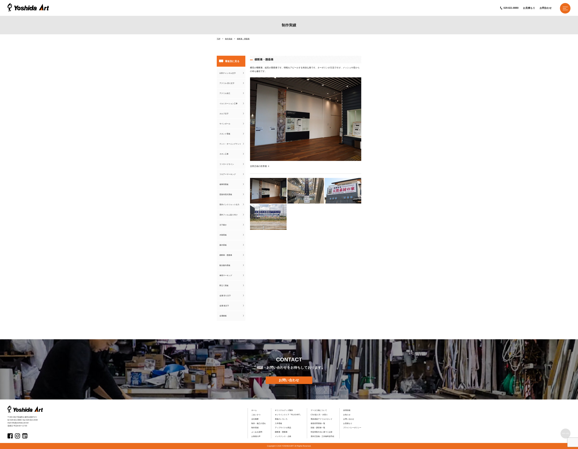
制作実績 (228, 39)
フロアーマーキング (227, 174)
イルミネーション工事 (228, 104)
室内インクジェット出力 (229, 205)
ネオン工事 (223, 154)
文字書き (223, 225)
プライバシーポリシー (352, 428)
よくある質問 (256, 432)
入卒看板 (278, 423)
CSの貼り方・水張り (319, 415)
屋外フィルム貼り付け (228, 215)
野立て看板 (223, 285)
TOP (218, 39)
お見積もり (529, 8)
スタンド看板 (224, 134)
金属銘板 (223, 316)
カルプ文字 (223, 114)
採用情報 (346, 410)
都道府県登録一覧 (318, 423)
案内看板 (223, 245)
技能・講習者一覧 (318, 428)
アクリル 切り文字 (226, 83)
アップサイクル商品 (283, 428)
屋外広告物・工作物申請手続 (322, 436)
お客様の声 (255, 436)
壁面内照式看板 (225, 194)
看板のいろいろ (281, 419)
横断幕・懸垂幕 (243, 39)
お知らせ (346, 415)
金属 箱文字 (224, 306)
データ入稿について (319, 410)
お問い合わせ (289, 380)
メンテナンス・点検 (283, 436)
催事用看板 (223, 184)
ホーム (254, 410)
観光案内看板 (224, 265)
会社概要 (255, 419)
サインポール (224, 124)
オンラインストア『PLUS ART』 (288, 415)
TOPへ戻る (565, 433)
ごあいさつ (255, 415)
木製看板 (223, 235)
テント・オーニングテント (230, 144)
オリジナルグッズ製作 (284, 410)
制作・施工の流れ (258, 423)
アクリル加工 (224, 93)
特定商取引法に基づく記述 (321, 432)
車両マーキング (225, 275)
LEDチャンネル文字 (227, 73)
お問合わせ (546, 8)
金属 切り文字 (225, 296)
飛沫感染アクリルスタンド (321, 419)
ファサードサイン (226, 164)
